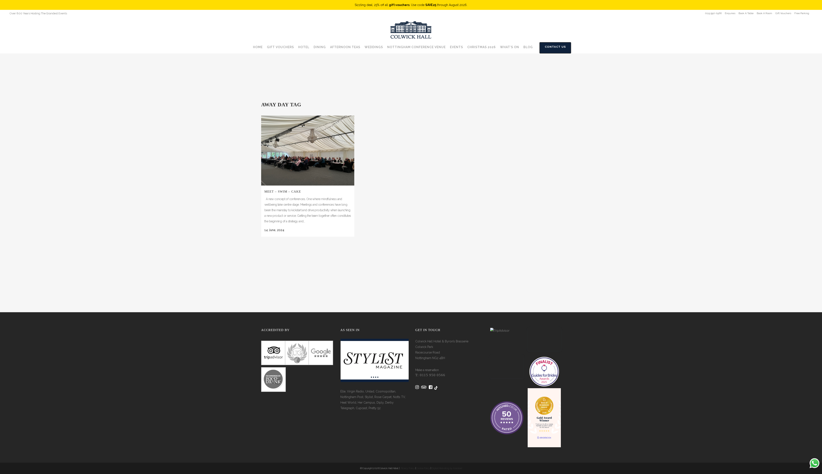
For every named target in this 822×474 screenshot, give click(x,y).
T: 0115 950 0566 (430, 375)
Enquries (730, 13)
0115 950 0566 (713, 13)
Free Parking (801, 13)
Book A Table (746, 13)
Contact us (555, 46)
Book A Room (764, 13)
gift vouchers (399, 5)
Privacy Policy (408, 468)
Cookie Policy (423, 468)
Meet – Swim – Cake (282, 191)
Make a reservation (427, 370)
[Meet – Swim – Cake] (307, 151)
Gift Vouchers (783, 13)
